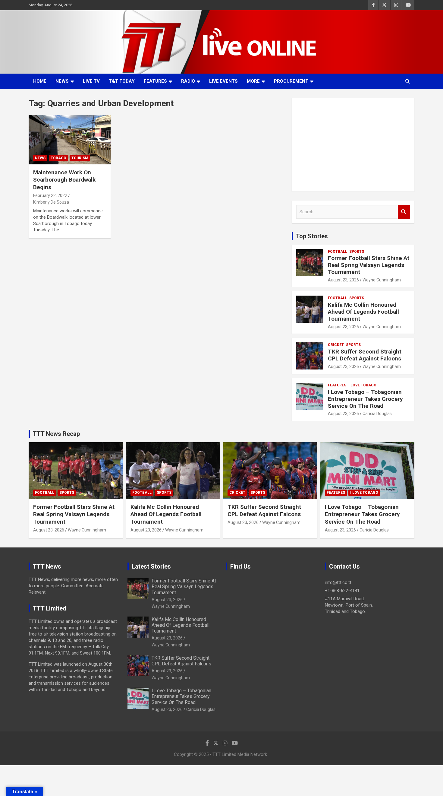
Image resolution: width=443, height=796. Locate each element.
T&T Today (122, 81)
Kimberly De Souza (51, 202)
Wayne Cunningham (382, 279)
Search (404, 212)
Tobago (58, 158)
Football (337, 251)
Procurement (291, 81)
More (253, 81)
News (62, 81)
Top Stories (312, 236)
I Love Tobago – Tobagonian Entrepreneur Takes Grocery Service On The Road (365, 398)
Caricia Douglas (377, 413)
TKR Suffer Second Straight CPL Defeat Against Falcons (364, 355)
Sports (356, 251)
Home (39, 81)
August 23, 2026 (343, 279)
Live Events (223, 81)
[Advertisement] (353, 145)
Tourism (79, 158)
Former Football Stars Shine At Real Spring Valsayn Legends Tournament (368, 265)
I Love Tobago (362, 385)
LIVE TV (91, 81)
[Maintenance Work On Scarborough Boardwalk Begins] (69, 139)
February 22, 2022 (50, 195)
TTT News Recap (56, 433)
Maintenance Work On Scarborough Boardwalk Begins (64, 180)
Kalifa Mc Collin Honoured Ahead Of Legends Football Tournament (363, 311)
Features (155, 81)
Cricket (336, 345)
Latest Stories (151, 566)
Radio (188, 81)
